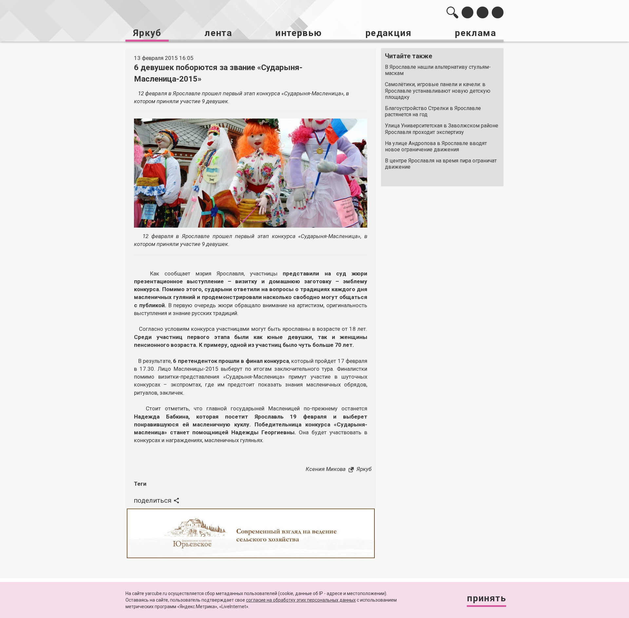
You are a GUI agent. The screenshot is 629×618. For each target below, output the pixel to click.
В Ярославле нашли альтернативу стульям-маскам (438, 70)
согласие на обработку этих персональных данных (301, 600)
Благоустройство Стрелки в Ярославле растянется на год (433, 111)
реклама (475, 33)
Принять (486, 598)
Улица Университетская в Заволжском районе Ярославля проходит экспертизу (441, 128)
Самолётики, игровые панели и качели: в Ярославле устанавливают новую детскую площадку (437, 90)
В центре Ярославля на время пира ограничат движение (441, 164)
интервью (298, 33)
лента (218, 33)
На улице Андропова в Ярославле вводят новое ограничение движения (436, 146)
